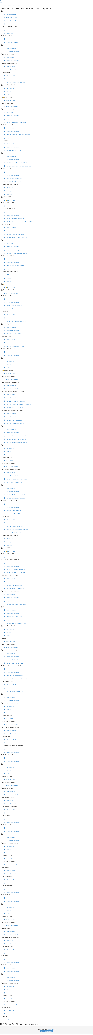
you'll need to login (52, 1029)
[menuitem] (1, 3)
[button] (1, 1)
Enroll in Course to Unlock (46, 1031)
